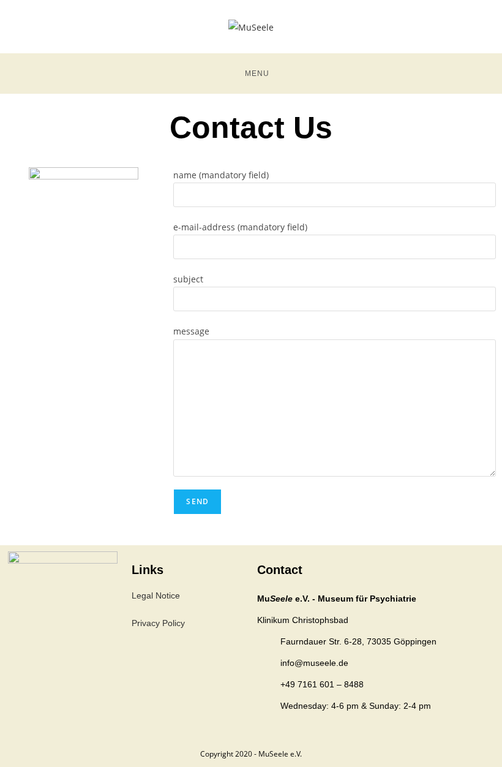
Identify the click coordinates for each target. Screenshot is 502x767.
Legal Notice (156, 595)
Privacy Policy (158, 623)
